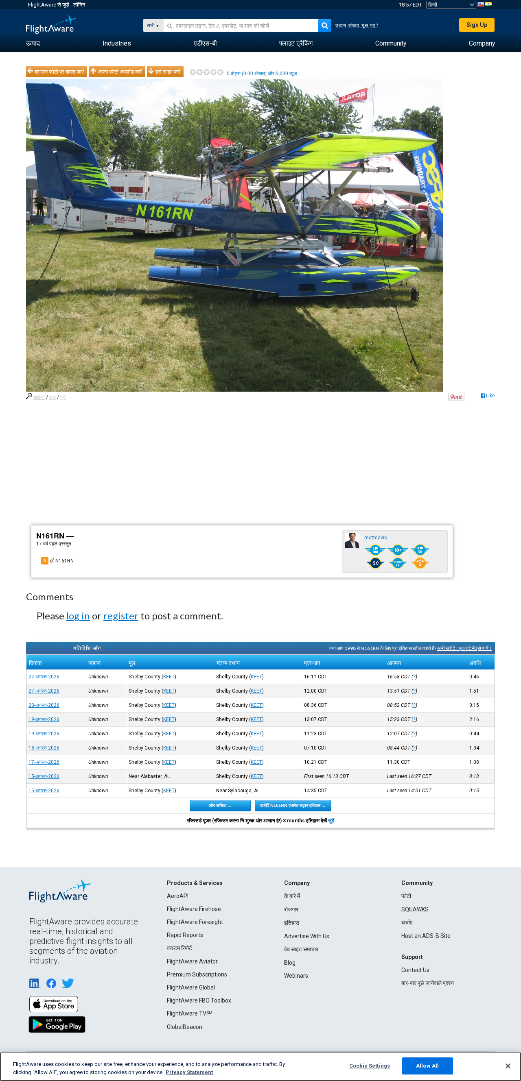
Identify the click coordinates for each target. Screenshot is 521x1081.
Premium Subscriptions (197, 974)
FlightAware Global (191, 987)
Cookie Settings (369, 1066)
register (120, 615)
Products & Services (195, 883)
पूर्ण (63, 397)
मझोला (39, 397)
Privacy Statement (189, 1072)
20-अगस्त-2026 (43, 705)
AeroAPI (177, 896)
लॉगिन (79, 5)
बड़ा (52, 397)
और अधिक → (220, 805)
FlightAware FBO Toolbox (199, 1000)
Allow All (427, 1066)
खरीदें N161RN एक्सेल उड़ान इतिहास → (293, 805)
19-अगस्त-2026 (43, 719)
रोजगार (291, 909)
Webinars (296, 975)
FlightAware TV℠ (189, 1013)
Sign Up (476, 25)
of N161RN (59, 561)
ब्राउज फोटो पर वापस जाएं (59, 71)
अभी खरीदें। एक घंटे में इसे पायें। (464, 648)
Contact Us (415, 970)
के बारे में (292, 896)
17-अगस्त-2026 (43, 762)
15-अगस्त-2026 (43, 776)
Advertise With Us (306, 936)
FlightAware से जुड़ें (48, 5)
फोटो (406, 896)
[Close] (508, 1066)
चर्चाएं (406, 922)
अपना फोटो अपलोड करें (120, 71)
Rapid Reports (185, 935)
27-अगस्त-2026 (43, 677)
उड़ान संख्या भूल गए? (356, 25)
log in (78, 615)
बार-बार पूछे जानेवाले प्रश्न (427, 983)
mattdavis (375, 537)
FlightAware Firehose (194, 909)
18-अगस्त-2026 (43, 748)
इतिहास (291, 923)
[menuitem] (33, 43)
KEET (169, 677)
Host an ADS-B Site (426, 936)
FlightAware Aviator (192, 961)
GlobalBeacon (184, 1027)
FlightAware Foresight (195, 922)
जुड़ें (331, 821)
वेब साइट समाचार (301, 949)
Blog (290, 962)
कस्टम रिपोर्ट (179, 948)
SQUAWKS (415, 909)
